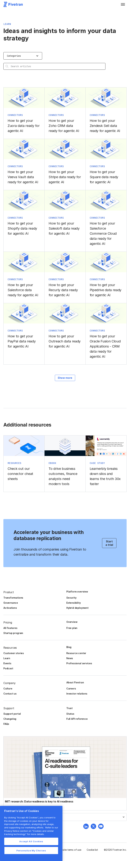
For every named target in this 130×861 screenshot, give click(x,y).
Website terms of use (69, 849)
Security (71, 597)
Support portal (12, 713)
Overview (71, 621)
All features (10, 628)
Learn (6, 658)
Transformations (13, 597)
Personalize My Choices (31, 850)
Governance (10, 602)
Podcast (8, 668)
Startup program (13, 633)
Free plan (71, 628)
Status (70, 713)
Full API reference (77, 718)
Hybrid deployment (77, 607)
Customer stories (13, 653)
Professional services (79, 663)
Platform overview (77, 591)
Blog (68, 647)
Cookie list (92, 849)
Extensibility (73, 602)
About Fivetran (75, 682)
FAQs (6, 723)
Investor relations (76, 693)
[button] (123, 4)
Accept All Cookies (31, 841)
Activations (10, 607)
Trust (69, 708)
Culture (7, 688)
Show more (65, 377)
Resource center (76, 653)
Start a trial (109, 543)
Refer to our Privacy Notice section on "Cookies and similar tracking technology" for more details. (31, 830)
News (69, 658)
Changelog (9, 718)
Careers (71, 688)
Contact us (10, 693)
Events (7, 663)
